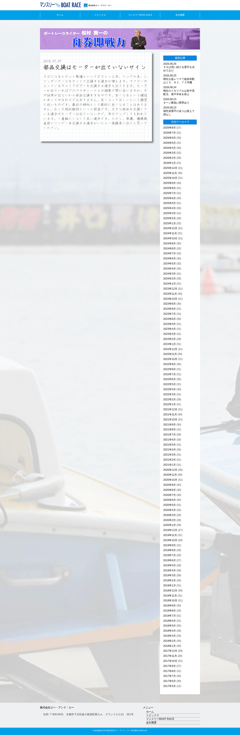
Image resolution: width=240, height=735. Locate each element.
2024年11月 (170, 233)
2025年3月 (169, 213)
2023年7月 (169, 313)
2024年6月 (169, 258)
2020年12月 (170, 469)
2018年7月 (169, 615)
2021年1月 (169, 464)
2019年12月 (170, 530)
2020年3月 (169, 515)
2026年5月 (169, 142)
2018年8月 (169, 610)
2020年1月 (169, 525)
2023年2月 (169, 339)
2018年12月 (170, 590)
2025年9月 (169, 183)
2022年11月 (170, 354)
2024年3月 (169, 273)
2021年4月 (169, 449)
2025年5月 (169, 203)
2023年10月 (170, 298)
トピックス (100, 15)
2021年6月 (169, 439)
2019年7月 (169, 555)
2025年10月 (170, 178)
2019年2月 (169, 580)
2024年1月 (169, 283)
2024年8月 (169, 248)
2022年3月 (169, 394)
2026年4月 (169, 148)
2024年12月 (170, 228)
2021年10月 (170, 419)
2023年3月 (169, 334)
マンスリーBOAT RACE (140, 15)
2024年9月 (169, 243)
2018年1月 (169, 646)
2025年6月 (169, 198)
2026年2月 (169, 157)
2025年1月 (169, 223)
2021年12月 (170, 409)
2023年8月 (169, 308)
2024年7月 (169, 253)
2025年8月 (169, 188)
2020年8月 (169, 490)
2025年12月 (170, 168)
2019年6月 (169, 560)
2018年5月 (169, 625)
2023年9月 (169, 303)
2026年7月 (169, 132)
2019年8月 (169, 550)
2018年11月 (170, 595)
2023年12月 (170, 288)
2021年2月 (169, 459)
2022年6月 (169, 379)
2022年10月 (170, 359)
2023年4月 (169, 328)
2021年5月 (169, 444)
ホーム (60, 15)
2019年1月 (169, 585)
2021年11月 (170, 414)
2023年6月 (169, 319)
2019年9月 (169, 545)
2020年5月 (169, 505)
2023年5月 (169, 324)
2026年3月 (169, 152)
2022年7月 (169, 374)
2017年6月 (169, 681)
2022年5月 (169, 384)
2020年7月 (169, 495)
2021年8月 (169, 429)
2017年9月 (169, 666)
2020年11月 (170, 474)
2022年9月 (169, 364)
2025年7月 (169, 193)
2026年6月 (169, 137)
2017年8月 (169, 671)
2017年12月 (170, 650)
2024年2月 (169, 278)
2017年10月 (170, 661)
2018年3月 (169, 635)
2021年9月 (169, 424)
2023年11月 (170, 293)
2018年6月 (169, 620)
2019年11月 (170, 535)
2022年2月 (169, 399)
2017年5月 (169, 686)
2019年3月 (169, 575)
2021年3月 (169, 454)
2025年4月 (169, 208)
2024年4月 (169, 268)
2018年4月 (169, 630)
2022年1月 (169, 404)
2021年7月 (169, 434)
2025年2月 (169, 218)
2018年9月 (169, 605)
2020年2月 (169, 520)
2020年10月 (170, 479)
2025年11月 (170, 173)
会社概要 (180, 15)
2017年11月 (170, 655)
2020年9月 (169, 484)
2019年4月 (169, 570)
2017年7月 (169, 676)
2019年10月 (170, 540)
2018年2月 (169, 640)
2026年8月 (169, 127)
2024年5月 (169, 263)
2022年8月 (169, 369)
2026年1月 (169, 163)
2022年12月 (170, 349)
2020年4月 (169, 510)
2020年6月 (169, 499)
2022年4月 (169, 389)
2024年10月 (170, 238)
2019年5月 (169, 565)
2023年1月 (169, 344)
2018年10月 (170, 600)
